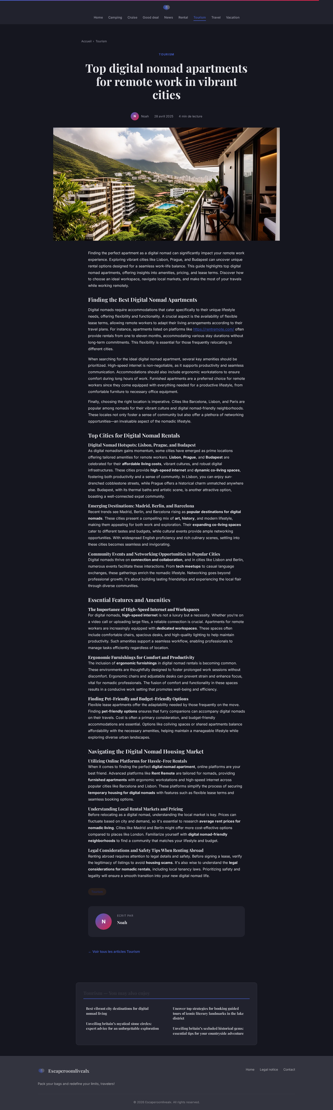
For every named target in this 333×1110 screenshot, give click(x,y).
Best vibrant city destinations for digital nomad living (117, 1010)
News (168, 17)
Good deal (151, 17)
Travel (216, 17)
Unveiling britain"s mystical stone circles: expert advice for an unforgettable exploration (122, 1026)
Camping (115, 17)
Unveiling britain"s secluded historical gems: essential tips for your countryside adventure (208, 1030)
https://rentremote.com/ (213, 329)
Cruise (132, 17)
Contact (289, 1069)
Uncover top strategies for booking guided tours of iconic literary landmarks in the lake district (208, 1013)
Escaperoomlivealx (68, 1070)
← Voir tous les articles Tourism (114, 951)
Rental (183, 17)
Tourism (199, 17)
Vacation (232, 17)
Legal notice (269, 1069)
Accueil (86, 41)
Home (98, 17)
